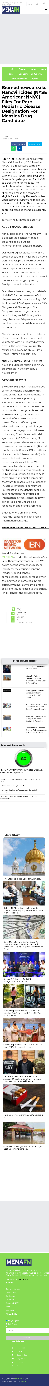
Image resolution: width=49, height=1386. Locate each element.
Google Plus (21, 1355)
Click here (23, 1279)
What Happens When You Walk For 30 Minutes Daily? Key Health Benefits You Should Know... (22, 1013)
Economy (23, 74)
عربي (30, 4)
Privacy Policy (11, 1292)
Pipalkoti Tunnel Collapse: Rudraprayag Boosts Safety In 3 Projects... (36, 718)
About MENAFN (13, 1303)
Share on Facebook (18, 144)
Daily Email (20, 1359)
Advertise (10, 1300)
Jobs (8, 1307)
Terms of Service (13, 1289)
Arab (33, 69)
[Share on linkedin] (19, 148)
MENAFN (8, 158)
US (9, 69)
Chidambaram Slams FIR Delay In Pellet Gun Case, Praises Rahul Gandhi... (36, 730)
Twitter (19, 1351)
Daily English (13, 1321)
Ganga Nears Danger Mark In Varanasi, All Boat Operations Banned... (23, 1147)
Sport (33, 79)
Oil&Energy (39, 74)
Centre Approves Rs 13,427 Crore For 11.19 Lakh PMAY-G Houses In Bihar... (22, 1046)
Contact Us (10, 1296)
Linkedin (20, 1362)
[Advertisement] (24, 38)
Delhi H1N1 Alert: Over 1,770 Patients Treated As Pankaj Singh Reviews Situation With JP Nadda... (23, 910)
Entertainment (15, 79)
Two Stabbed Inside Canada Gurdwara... (22, 879)
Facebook (20, 1348)
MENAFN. (18, 1379)
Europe (22, 69)
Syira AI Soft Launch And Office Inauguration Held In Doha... (18, 980)
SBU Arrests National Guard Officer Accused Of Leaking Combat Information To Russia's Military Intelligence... (22, 1078)
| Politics (9, 74)
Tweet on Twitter (35, 144)
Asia (43, 69)
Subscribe (27, 1338)
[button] (37, 4)
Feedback (10, 1310)
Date (5, 136)
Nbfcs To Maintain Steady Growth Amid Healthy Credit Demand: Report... (36, 706)
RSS (18, 1366)
